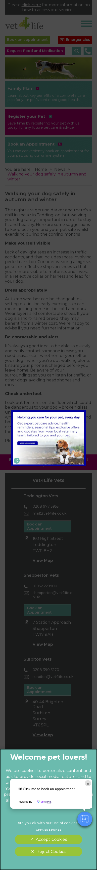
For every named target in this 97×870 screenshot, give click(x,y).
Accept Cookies (51, 839)
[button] (84, 819)
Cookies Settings (48, 829)
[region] (48, 809)
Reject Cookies (51, 851)
